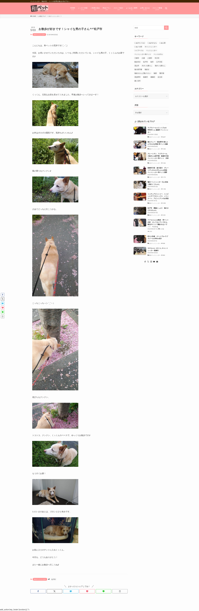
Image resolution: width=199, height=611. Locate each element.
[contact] (157, 262)
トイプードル (139, 50)
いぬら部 (162, 43)
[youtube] (154, 262)
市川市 (157, 58)
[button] (38, 591)
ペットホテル (158, 54)
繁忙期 (161, 73)
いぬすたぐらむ (140, 43)
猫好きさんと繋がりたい (143, 73)
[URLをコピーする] (120, 591)
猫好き (147, 69)
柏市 (152, 62)
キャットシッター (151, 47)
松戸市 (53, 579)
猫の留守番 (138, 69)
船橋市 (145, 77)
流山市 (137, 65)
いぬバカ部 (138, 47)
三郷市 (137, 58)
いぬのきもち (152, 43)
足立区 (160, 77)
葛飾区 (153, 77)
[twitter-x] (148, 262)
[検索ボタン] (166, 8)
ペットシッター (151, 50)
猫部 (155, 73)
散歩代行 (137, 62)
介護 (143, 58)
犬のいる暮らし (147, 65)
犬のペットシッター (39, 34)
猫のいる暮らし (160, 65)
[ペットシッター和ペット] (39, 8)
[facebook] (145, 262)
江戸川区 (159, 62)
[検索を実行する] (166, 28)
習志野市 (137, 77)
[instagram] (151, 262)
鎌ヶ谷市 (137, 81)
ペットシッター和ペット (143, 54)
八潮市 (150, 58)
